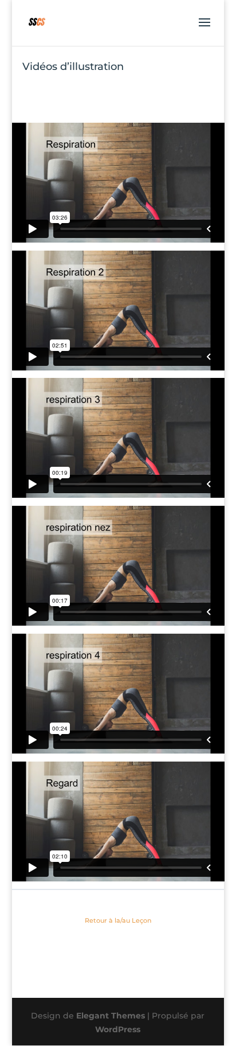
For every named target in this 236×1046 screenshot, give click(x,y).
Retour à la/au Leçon (118, 920)
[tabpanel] (118, 502)
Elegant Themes (110, 1015)
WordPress (117, 1029)
